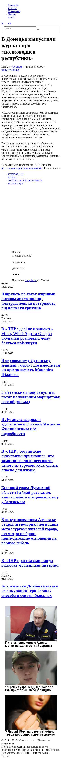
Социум (17, 66)
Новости (13, 5)
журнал (12, 176)
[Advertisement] (31, 219)
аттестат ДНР (16, 173)
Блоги (11, 17)
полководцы (15, 183)
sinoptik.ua (31, 280)
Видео (12, 14)
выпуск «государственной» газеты (21, 167)
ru (2, 23)
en (9, 23)
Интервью (14, 11)
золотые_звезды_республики (25, 180)
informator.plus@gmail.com (25, 756)
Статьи (12, 8)
